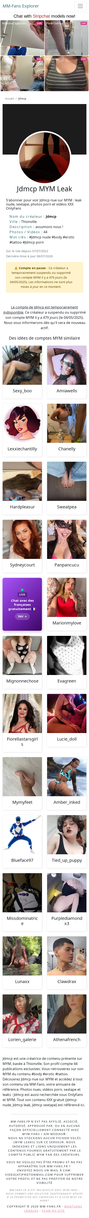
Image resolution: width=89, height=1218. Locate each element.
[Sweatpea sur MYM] (66, 481)
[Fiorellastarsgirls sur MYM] (22, 713)
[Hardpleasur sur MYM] (22, 481)
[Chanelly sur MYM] (66, 423)
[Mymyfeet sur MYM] (22, 776)
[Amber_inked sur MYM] (66, 776)
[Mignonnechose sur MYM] (22, 655)
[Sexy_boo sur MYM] (22, 365)
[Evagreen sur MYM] (66, 655)
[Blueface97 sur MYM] (22, 834)
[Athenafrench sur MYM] (66, 1014)
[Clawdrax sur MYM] (66, 956)
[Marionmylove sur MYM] (66, 597)
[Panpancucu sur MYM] (66, 539)
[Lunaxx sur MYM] (22, 956)
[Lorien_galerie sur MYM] (22, 1014)
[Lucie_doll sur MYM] (66, 713)
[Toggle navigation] (80, 6)
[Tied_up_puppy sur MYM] (66, 834)
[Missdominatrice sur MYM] (22, 892)
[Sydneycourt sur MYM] (22, 539)
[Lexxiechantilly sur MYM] (22, 423)
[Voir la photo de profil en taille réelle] (44, 169)
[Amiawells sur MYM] (66, 365)
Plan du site (53, 1211)
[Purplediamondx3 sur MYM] (66, 892)
